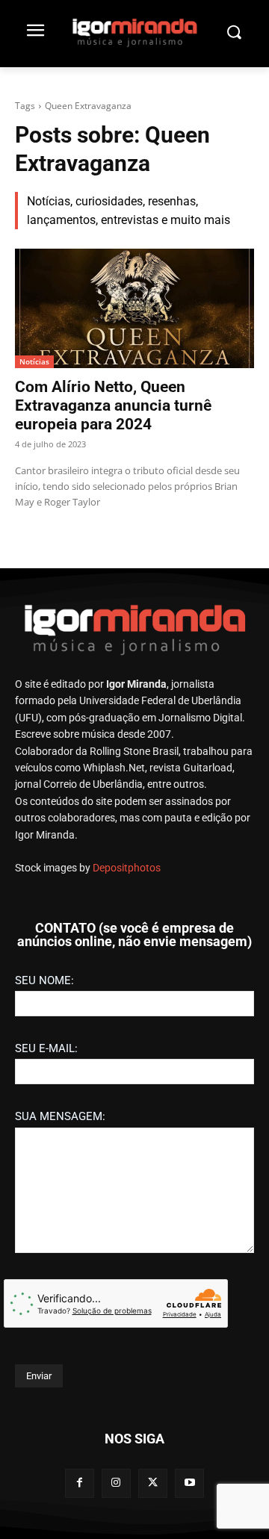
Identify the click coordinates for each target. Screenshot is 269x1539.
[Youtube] (189, 1483)
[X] (152, 1483)
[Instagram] (116, 1483)
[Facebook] (79, 1483)
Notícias (34, 361)
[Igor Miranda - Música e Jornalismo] (134, 32)
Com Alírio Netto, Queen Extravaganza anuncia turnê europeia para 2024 (113, 405)
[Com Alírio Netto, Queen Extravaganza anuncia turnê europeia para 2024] (134, 308)
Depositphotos (127, 868)
